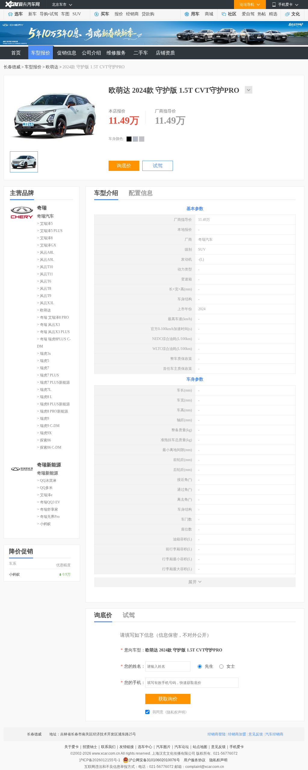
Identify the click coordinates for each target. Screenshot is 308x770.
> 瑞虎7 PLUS (48, 375)
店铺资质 (165, 52)
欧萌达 (52, 67)
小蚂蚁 (14, 574)
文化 (295, 14)
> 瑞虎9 (43, 418)
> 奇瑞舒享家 (47, 509)
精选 (273, 14)
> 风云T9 (44, 296)
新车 (32, 14)
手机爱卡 (236, 747)
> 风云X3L (45, 303)
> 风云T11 (45, 274)
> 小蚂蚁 (44, 524)
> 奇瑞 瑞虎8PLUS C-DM (54, 342)
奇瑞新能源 (47, 473)
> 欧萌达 (44, 310)
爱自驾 (248, 14)
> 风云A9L (45, 260)
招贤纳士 (90, 747)
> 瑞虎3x (44, 353)
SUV (76, 14)
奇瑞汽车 (45, 216)
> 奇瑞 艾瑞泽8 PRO (53, 317)
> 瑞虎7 (43, 368)
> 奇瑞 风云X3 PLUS (53, 332)
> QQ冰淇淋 (46, 480)
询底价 (124, 165)
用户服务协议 (195, 760)
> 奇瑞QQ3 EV (48, 502)
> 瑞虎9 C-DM (48, 426)
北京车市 (59, 4)
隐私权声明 (218, 760)
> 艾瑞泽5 (45, 223)
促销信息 (66, 52)
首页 (16, 52)
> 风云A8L (45, 252)
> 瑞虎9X (44, 433)
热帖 (261, 14)
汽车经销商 (274, 734)
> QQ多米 (45, 488)
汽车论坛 (181, 747)
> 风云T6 (44, 281)
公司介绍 (91, 52)
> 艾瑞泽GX (46, 245)
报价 (119, 14)
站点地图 (200, 747)
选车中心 (145, 747)
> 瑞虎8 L (44, 397)
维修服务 (116, 52)
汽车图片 (163, 747)
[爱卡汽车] (22, 4)
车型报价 (40, 52)
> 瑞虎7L (44, 390)
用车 (195, 14)
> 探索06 (44, 440)
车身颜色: (116, 139)
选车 (18, 14)
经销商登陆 (217, 734)
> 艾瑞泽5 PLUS (50, 231)
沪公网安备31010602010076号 (155, 760)
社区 (232, 14)
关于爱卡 (71, 747)
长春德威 (12, 67)
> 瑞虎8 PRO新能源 (52, 411)
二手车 (141, 52)
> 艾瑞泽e (44, 495)
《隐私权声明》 (176, 712)
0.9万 (67, 574)
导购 (44, 14)
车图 (65, 14)
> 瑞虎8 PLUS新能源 (53, 404)
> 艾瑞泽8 (45, 238)
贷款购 (148, 14)
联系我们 (108, 747)
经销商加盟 (237, 734)
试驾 (54, 14)
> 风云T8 (44, 288)
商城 (209, 14)
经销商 (132, 14)
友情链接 (126, 747)
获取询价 (167, 698)
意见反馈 (255, 734)
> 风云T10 (45, 267)
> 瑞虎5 (43, 361)
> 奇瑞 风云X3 (48, 325)
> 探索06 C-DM (49, 447)
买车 (105, 14)
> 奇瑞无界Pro (48, 517)
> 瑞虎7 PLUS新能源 (53, 382)
